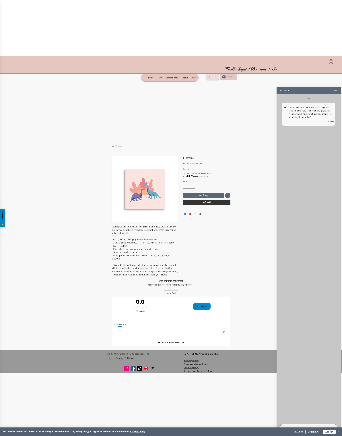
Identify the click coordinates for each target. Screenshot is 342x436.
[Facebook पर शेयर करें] (184, 214)
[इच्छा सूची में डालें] (227, 195)
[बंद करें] (338, 432)
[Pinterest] (146, 402)
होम (113, 146)
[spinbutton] (189, 186)
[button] (331, 61)
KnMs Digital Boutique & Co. (251, 69)
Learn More (203, 176)
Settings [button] (298, 431)
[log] (309, 258)
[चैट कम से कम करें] (335, 91)
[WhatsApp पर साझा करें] (195, 214)
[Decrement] (185, 186)
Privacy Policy (137, 431)
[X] (152, 402)
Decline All (313, 431)
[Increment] (193, 186)
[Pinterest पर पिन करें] (189, 214)
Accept (329, 431)
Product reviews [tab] (121, 324)
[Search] (233, 69)
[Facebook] (133, 402)
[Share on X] (200, 214)
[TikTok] (139, 402)
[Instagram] (126, 402)
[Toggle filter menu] (224, 332)
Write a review (202, 306)
